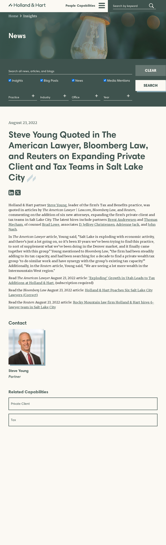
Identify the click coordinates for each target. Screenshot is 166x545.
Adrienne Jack (127, 224)
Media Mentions (118, 80)
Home (13, 16)
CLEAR (150, 70)
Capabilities (86, 5)
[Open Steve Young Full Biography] (26, 363)
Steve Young (57, 205)
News (79, 80)
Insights (29, 16)
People (71, 5)
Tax (13, 420)
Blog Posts (51, 80)
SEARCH (151, 85)
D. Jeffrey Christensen (97, 224)
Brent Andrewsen (122, 220)
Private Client (20, 404)
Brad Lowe (50, 224)
